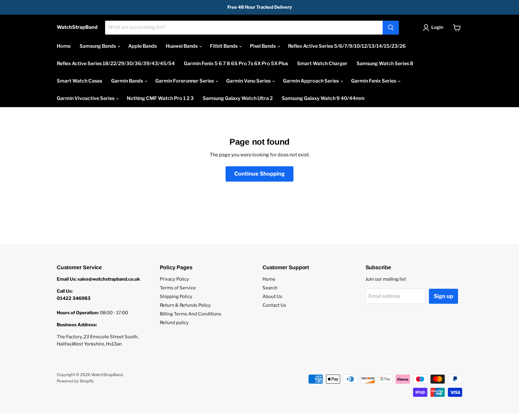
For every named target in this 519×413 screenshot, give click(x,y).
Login (437, 27)
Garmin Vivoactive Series (86, 98)
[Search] (391, 28)
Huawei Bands (182, 46)
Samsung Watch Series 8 (385, 63)
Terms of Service (178, 288)
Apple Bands (142, 46)
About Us (272, 296)
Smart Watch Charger (322, 63)
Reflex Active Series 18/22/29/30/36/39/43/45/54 (116, 63)
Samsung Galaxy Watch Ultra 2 (238, 98)
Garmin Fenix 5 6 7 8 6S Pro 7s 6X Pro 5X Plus (236, 63)
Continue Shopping (259, 173)
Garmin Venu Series (249, 81)
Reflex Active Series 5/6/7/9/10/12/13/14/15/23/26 (347, 46)
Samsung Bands (98, 46)
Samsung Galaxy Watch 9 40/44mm (323, 98)
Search (270, 288)
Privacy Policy (174, 279)
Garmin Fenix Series (374, 81)
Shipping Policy (176, 296)
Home (64, 46)
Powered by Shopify (75, 380)
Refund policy (174, 322)
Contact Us (274, 305)
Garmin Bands (127, 81)
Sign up (443, 296)
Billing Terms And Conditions (190, 314)
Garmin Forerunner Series (185, 81)
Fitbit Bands (224, 46)
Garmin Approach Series (311, 81)
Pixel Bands (263, 46)
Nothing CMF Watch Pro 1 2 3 (160, 98)
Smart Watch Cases (79, 81)
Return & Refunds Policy (185, 305)
